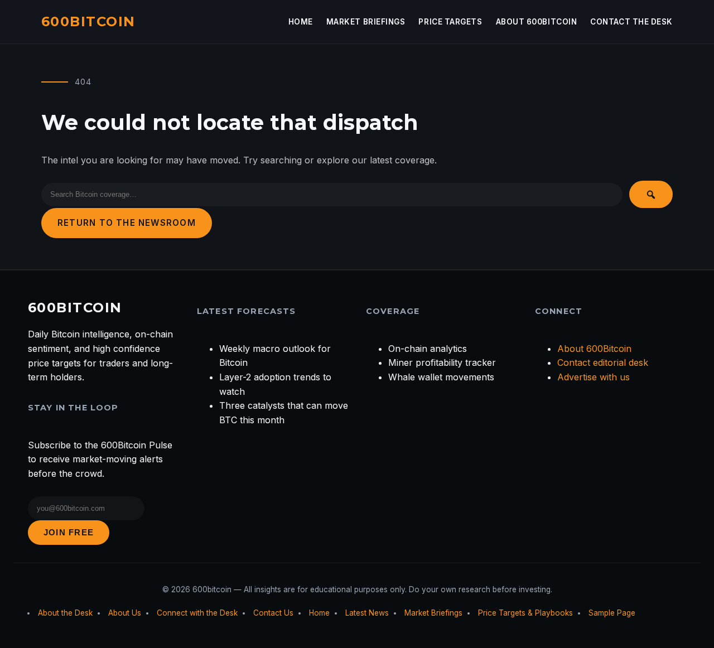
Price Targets (450, 21)
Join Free (69, 532)
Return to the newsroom (126, 222)
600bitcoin (88, 21)
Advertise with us (593, 377)
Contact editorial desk (602, 362)
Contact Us (273, 612)
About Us (124, 612)
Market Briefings (366, 21)
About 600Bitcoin (536, 21)
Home (300, 21)
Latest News (367, 612)
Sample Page (611, 612)
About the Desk (65, 612)
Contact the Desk (631, 21)
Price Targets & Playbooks (525, 612)
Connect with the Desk (197, 612)
